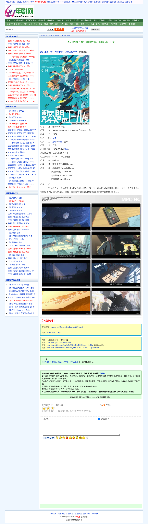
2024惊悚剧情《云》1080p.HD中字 (22, 159)
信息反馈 (78, 514)
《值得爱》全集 (14, 233)
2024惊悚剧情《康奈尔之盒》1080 (21, 149)
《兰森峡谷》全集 (15, 242)
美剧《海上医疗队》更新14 (18, 223)
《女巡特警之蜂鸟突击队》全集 (20, 236)
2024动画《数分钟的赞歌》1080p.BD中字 (58, 52)
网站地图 (94, 514)
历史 (93, 24)
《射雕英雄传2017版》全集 (18, 79)
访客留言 (128, 2)
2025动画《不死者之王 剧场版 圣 (21, 133)
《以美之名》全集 (15, 198)
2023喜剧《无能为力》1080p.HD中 (22, 165)
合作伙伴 (86, 514)
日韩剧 (101, 20)
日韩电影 (135, 20)
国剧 (95, 20)
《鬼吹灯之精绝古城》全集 (18, 60)
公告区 (19, 2)
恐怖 (61, 24)
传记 (87, 24)
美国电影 (97, 2)
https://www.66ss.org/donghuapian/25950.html (67, 327)
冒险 (72, 24)
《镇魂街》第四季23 (16, 111)
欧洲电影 (105, 2)
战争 (67, 24)
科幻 (40, 24)
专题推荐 (132, 24)
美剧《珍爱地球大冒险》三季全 (20, 214)
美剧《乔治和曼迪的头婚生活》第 (21, 271)
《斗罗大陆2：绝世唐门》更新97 (21, 181)
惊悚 (77, 24)
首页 (8, 20)
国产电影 (114, 24)
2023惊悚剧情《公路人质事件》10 (21, 143)
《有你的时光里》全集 (16, 204)
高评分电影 (88, 2)
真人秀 (76, 20)
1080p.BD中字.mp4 (54, 333)
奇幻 (46, 24)
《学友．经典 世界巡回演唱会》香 (21, 307)
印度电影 (104, 24)
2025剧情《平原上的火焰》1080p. (21, 184)
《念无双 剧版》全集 (16, 255)
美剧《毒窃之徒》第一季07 (18, 220)
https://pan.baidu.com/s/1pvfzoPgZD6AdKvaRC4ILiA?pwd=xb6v (70, 345)
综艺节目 (117, 20)
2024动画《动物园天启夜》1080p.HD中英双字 (60, 362)
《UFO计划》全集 (15, 261)
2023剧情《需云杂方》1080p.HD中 (22, 175)
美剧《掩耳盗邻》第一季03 (18, 230)
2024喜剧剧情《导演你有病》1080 (21, 146)
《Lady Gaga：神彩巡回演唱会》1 (21, 294)
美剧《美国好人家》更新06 (18, 268)
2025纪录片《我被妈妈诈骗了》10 (21, 168)
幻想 (56, 24)
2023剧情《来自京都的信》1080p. (21, 162)
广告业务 (69, 514)
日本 (54, 138)
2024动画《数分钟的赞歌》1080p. (21, 140)
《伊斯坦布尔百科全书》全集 (19, 246)
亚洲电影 (113, 2)
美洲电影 (120, 2)
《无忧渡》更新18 (15, 207)
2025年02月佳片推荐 (16, 155)
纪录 (98, 24)
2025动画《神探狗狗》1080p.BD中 (22, 136)
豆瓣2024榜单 (28, 2)
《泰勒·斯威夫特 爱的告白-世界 (20, 304)
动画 (60, 141)
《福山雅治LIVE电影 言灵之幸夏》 (21, 291)
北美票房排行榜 (53, 2)
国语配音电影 (31, 20)
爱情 (35, 24)
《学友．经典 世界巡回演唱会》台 (21, 313)
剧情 (82, 24)
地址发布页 (10, 2)
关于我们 (61, 514)
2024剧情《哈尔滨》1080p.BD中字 (22, 130)
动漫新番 (41, 20)
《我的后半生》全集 (16, 239)
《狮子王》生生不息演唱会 (18, 285)
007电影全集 (66, 2)
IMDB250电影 (77, 2)
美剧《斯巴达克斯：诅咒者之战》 (21, 63)
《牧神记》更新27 (15, 117)
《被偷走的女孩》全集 (16, 265)
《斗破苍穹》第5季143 (17, 121)
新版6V (10, 24)
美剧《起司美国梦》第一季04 (19, 274)
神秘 (51, 24)
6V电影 (7, 11)
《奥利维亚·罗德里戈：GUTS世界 (21, 288)
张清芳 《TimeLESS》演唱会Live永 (22, 297)
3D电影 (68, 20)
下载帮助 (101, 373)
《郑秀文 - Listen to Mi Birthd (19, 310)
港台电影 (126, 20)
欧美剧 (109, 20)
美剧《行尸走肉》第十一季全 (19, 44)
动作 (30, 24)
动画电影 (60, 20)
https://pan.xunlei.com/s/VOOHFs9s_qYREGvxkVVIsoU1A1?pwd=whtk (73, 348)
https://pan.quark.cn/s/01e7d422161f (59, 342)
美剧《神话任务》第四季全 (18, 217)
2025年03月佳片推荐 (16, 152)
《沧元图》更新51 (15, 178)
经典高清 (50, 20)
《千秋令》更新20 (15, 211)
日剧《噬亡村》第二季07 (17, 258)
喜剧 (25, 24)
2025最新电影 (18, 20)
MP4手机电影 (86, 20)
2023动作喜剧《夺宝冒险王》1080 (21, 171)
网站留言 (53, 514)
